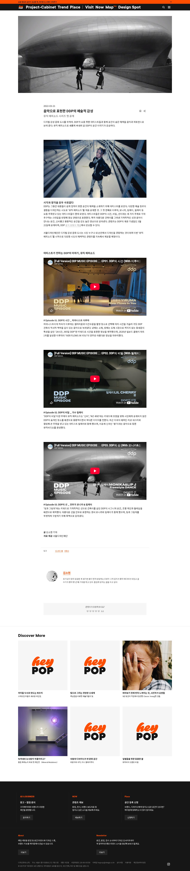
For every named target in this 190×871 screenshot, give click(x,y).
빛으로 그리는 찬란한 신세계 (82, 692)
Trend (63, 7)
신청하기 (131, 817)
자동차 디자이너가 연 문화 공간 (83, 758)
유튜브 (66, 551)
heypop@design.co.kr (106, 862)
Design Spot (129, 7)
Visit (89, 7)
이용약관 (128, 862)
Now (99, 7)
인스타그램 (59, 551)
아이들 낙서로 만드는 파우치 (30, 692)
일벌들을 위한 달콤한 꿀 (133, 758)
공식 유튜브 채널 (73, 225)
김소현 (67, 573)
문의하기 (26, 817)
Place (75, 7)
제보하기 (78, 817)
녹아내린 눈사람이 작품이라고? (31, 758)
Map (111, 7)
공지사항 (120, 862)
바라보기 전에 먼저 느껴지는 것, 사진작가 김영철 (144, 692)
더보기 (23, 852)
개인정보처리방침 (139, 862)
